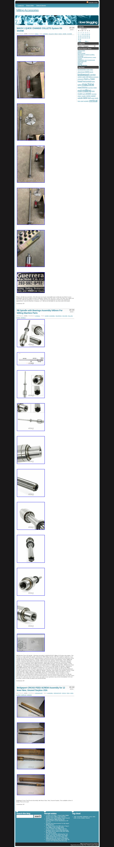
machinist (90, 87)
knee (71, 693)
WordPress (96, 843)
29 (78, 39)
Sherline (80, 64)
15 (78, 36)
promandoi (80, 56)
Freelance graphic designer (92, 845)
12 (85, 34)
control (80, 77)
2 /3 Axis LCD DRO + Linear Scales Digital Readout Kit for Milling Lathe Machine (57, 816)
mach (36, 33)
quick (60, 33)
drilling (91, 77)
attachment (81, 72)
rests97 (80, 52)
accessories (82, 69)
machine (64, 316)
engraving (81, 79)
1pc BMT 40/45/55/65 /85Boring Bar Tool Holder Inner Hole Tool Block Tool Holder (57, 834)
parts (18, 317)
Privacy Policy (30, 5)
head (80, 81)
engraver (96, 77)
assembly (52, 316)
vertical (93, 100)
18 (84, 36)
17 (82, 36)
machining (83, 87)
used (81, 101)
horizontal (87, 81)
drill (87, 77)
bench (91, 72)
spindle (37, 316)
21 (89, 36)
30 (80, 39)
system (69, 33)
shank (64, 33)
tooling (93, 98)
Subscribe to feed (93, 2)
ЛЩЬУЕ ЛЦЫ (81, 50)
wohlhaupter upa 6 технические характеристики (86, 60)
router (84, 96)
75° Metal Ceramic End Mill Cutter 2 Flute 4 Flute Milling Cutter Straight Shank (57, 826)
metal (95, 87)
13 (87, 34)
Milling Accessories (27, 10)
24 (82, 37)
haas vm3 (80, 62)
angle (88, 69)
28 (89, 37)
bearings (59, 316)
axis (87, 71)
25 (84, 37)
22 (78, 37)
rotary (79, 96)
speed (93, 96)
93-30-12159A (81, 53)
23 (80, 37)
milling (70, 316)
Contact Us (21, 5)
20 (87, 36)
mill (80, 90)
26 (85, 37)
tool (89, 98)
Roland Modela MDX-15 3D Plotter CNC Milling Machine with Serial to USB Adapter (57, 837)
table (85, 98)
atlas (91, 69)
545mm (47, 316)
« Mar (79, 41)
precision (94, 94)
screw (18, 695)
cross (64, 693)
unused (29, 695)
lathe (80, 85)
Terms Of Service (41, 5)
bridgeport (39, 693)
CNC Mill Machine (82, 65)
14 (89, 34)
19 (85, 36)
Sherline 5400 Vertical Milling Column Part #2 (58, 818)
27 (87, 37)
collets (51, 33)
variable (86, 101)
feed (68, 693)
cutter (84, 77)
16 (80, 36)
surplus (23, 695)
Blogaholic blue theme (75, 845)
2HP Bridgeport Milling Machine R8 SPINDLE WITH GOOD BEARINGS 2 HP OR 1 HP (57, 821)
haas (92, 79)
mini (93, 91)
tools (96, 98)
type (79, 101)
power (88, 93)
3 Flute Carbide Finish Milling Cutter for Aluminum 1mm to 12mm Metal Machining (57, 829)
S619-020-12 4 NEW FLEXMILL (86, 54)
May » (86, 41)
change (45, 33)
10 (82, 34)
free (89, 79)
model (80, 94)
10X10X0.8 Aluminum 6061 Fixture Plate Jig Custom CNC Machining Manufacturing (57, 840)
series (88, 96)
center (93, 75)
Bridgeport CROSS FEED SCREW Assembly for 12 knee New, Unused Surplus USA (41, 688)
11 (83, 34)
